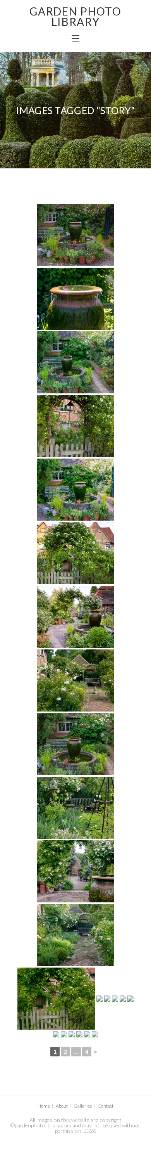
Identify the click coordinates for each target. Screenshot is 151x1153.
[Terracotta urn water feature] (75, 299)
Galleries (83, 1106)
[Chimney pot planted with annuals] (79, 1034)
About (62, 1106)
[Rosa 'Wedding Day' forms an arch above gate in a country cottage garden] (75, 426)
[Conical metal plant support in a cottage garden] (75, 808)
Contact (105, 1106)
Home (44, 1106)
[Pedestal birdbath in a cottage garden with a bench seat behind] (115, 998)
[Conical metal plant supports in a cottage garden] (99, 998)
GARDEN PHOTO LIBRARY (75, 16)
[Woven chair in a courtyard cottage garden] (95, 1034)
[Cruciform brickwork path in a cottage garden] (107, 998)
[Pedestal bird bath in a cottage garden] (75, 935)
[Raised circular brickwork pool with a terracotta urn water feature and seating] (75, 235)
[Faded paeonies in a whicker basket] (64, 1034)
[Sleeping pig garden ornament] (130, 998)
